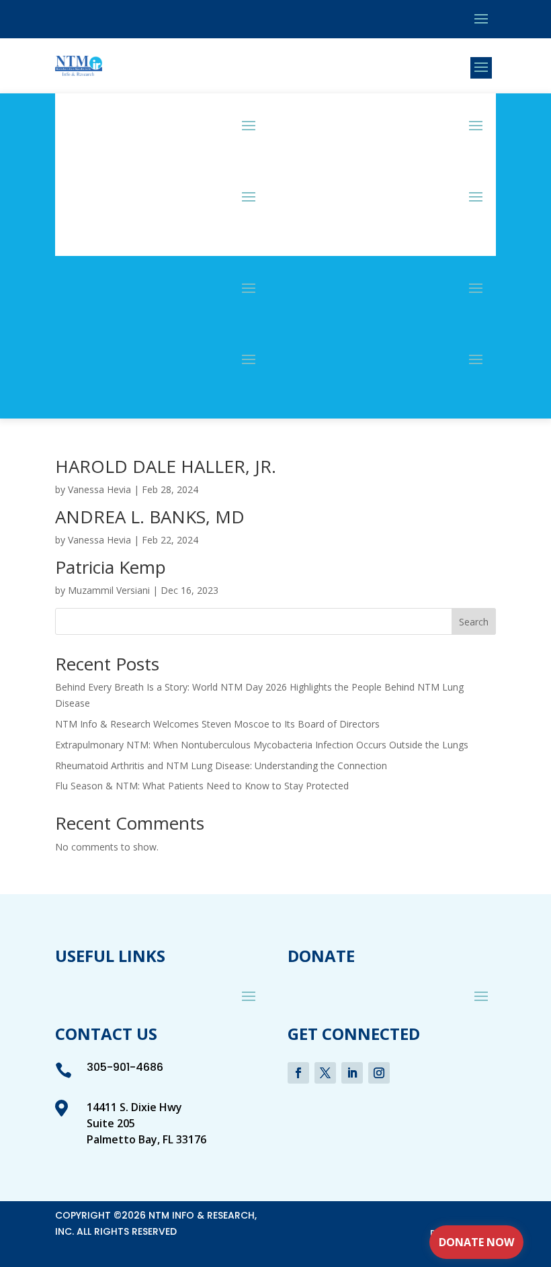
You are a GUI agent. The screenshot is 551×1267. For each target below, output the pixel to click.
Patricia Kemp (110, 567)
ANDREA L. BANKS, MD (150, 517)
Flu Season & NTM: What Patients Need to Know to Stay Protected (202, 785)
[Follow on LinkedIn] (352, 1073)
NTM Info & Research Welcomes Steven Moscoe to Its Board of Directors (217, 723)
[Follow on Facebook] (298, 1073)
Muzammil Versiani (109, 590)
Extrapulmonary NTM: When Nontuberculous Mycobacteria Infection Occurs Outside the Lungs (261, 744)
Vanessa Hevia (99, 489)
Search (474, 621)
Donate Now (476, 1242)
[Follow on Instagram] (379, 1073)
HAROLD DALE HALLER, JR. (165, 466)
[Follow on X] (325, 1073)
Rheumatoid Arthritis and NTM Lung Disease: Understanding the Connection (221, 765)
